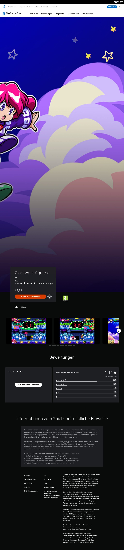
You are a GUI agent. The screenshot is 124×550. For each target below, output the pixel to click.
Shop (9, 7)
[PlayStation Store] (12, 13)
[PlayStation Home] (4, 6)
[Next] (119, 331)
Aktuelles (34, 14)
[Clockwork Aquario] (29, 331)
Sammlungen (46, 14)
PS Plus (29, 7)
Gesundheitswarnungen (71, 527)
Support (52, 7)
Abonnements (73, 14)
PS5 (15, 7)
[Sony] (118, 4)
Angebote (60, 14)
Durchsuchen (87, 14)
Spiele (21, 7)
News (45, 7)
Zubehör (37, 7)
